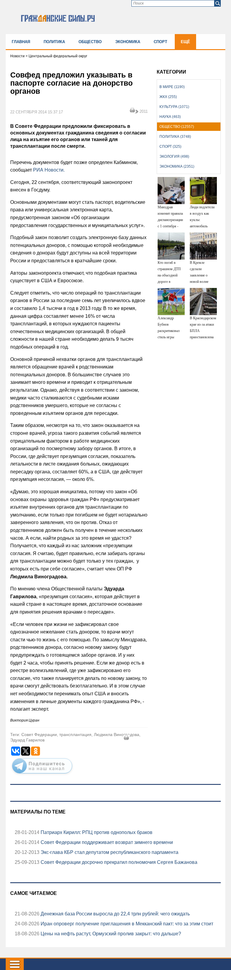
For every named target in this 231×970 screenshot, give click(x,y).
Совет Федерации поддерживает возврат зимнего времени (106, 842)
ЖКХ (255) (168, 97)
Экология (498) (174, 156)
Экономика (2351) (176, 166)
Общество (90, 41)
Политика (54, 41)
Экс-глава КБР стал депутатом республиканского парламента (108, 852)
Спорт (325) (170, 146)
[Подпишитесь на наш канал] (42, 775)
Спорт (160, 41)
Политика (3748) (175, 136)
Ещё (185, 41)
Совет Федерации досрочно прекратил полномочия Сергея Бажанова (118, 862)
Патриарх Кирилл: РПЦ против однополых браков (95, 832)
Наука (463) (170, 117)
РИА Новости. (49, 169)
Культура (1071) (174, 107)
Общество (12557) (176, 127)
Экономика (127, 41)
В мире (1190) (172, 87)
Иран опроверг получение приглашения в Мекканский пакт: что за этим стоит (126, 923)
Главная (21, 41)
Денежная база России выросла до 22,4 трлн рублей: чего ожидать (114, 913)
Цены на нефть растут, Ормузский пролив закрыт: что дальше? (110, 933)
